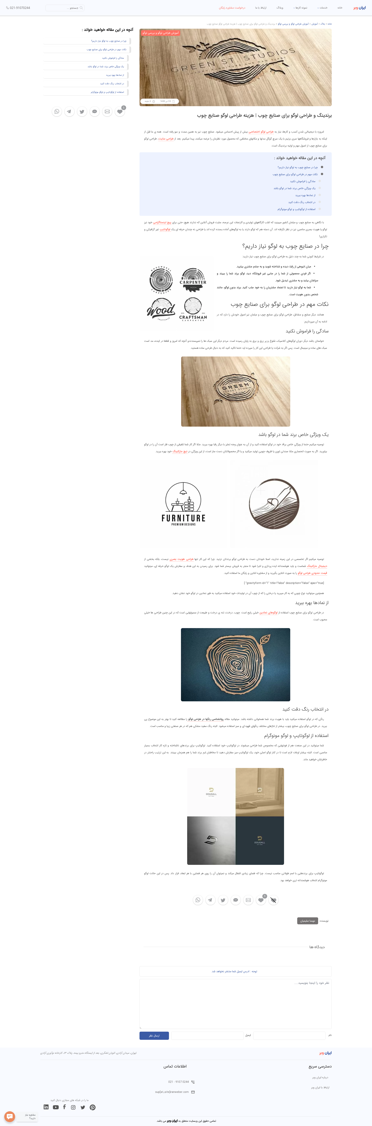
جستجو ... (72, 8)
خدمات (323, 8)
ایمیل (248, 1035)
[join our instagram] (73, 1107)
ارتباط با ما (260, 8)
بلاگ (322, 24)
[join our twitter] (83, 1107)
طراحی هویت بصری (181, 559)
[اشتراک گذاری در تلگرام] (210, 900)
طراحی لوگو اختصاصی (261, 132)
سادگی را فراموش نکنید (302, 181)
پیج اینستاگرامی (162, 222)
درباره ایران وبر (320, 1077)
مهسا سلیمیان (307, 921)
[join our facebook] (64, 1107)
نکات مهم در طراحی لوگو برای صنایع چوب (295, 174)
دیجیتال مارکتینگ (317, 566)
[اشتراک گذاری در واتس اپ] (197, 900)
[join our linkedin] (46, 1107)
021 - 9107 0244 (178, 1082)
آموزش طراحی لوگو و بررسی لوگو (293, 24)
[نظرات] (235, 900)
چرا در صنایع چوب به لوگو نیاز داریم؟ (298, 167)
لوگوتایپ (165, 229)
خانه (340, 8)
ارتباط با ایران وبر (320, 1087)
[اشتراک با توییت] (223, 900)
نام (330, 1035)
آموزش (314, 24)
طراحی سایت (166, 139)
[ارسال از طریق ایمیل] (248, 900)
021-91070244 (20, 8)
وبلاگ (279, 8)
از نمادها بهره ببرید (305, 195)
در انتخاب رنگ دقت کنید (301, 202)
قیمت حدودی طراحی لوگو (312, 573)
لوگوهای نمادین (268, 612)
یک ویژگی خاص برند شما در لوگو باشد (294, 188)
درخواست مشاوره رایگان (232, 8)
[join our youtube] (56, 1107)
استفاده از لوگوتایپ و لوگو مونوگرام (296, 209)
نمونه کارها (301, 8)
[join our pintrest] (93, 1107)
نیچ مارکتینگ (179, 451)
